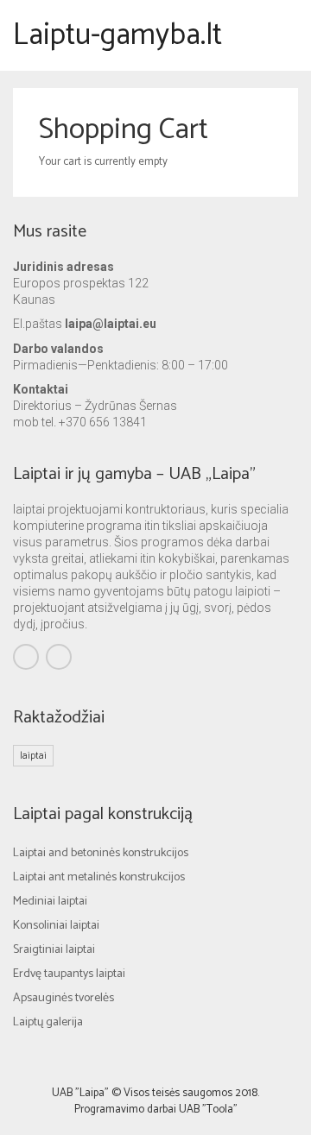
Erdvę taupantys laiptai (69, 974)
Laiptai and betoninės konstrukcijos (100, 853)
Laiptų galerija (48, 1022)
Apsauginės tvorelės (63, 998)
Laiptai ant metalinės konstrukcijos (99, 877)
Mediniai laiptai (50, 901)
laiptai (33, 755)
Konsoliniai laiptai (56, 926)
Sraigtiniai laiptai (54, 950)
